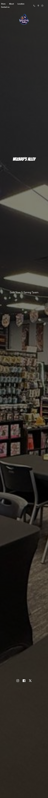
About (11, 4)
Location (21, 4)
